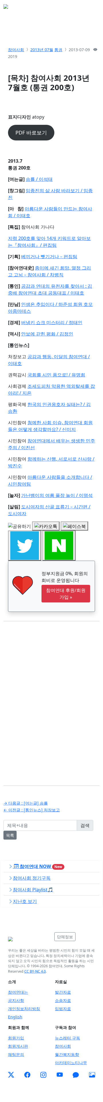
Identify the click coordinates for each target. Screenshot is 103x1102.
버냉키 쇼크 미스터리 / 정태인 (51, 322)
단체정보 (65, 936)
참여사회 (16, 49)
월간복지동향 (67, 1054)
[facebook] (27, 1074)
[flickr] (92, 1074)
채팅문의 (16, 1054)
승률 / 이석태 (39, 179)
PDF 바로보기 (31, 132)
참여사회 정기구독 (32, 878)
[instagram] (43, 1074)
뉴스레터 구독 (67, 1038)
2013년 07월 (41, 49)
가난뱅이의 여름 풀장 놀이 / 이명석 (57, 495)
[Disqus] (51, 699)
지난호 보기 (25, 901)
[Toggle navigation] (92, 8)
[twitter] (11, 1074)
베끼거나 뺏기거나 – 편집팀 (49, 256)
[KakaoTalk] (76, 1074)
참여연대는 (18, 992)
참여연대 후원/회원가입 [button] (66, 593)
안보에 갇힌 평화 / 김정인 (47, 334)
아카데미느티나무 (71, 1062)
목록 (10, 835)
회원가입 (16, 1038)
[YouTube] (60, 1074)
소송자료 (63, 1000)
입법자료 (63, 1008)
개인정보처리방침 (24, 1008)
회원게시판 (18, 1046)
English (15, 1017)
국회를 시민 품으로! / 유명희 (56, 375)
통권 (58, 49)
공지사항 (16, 1000)
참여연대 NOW (40, 866)
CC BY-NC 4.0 (35, 971)
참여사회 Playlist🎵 (33, 889)
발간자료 (63, 992)
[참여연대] (29, 939)
